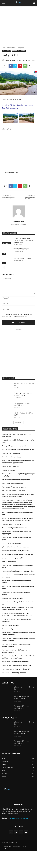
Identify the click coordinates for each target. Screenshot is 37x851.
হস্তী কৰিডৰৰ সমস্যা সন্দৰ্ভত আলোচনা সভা (17, 487)
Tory (3, 562)
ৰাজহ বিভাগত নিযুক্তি (16, 543)
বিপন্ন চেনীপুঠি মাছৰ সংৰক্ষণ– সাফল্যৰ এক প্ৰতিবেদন (22, 571)
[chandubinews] (3, 60)
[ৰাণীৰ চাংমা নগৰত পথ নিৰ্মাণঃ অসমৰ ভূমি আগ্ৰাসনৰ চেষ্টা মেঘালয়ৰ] (7, 395)
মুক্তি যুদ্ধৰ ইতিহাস (30, 198)
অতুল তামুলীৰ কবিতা (18, 558)
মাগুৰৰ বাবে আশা (22, 446)
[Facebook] (11, 66)
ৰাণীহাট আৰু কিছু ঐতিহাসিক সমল (16, 524)
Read (3, 483)
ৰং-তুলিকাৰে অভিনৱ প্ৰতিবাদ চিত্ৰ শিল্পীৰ (22, 665)
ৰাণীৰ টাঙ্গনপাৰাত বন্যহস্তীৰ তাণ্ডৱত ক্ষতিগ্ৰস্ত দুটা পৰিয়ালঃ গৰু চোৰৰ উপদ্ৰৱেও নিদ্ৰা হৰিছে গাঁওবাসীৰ (24, 240)
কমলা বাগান (16, 466)
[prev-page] (3, 267)
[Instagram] (16, 832)
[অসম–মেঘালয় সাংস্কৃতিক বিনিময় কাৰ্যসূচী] (7, 260)
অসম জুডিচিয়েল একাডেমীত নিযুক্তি (15, 483)
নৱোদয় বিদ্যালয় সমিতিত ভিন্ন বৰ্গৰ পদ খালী (17, 528)
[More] (29, 66)
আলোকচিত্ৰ (23, 50)
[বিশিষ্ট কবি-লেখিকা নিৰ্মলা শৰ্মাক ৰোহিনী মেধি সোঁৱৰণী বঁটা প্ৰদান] (7, 415)
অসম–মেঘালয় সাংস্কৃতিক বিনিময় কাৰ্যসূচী (23, 258)
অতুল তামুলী (4, 625)
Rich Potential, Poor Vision (16, 491)
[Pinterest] (20, 66)
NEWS (4, 253)
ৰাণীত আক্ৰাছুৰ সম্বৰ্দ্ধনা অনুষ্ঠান (21, 248)
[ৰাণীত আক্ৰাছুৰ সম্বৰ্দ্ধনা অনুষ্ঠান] (7, 251)
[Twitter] (15, 66)
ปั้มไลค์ (4, 518)
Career (4, 480)
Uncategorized (15, 50)
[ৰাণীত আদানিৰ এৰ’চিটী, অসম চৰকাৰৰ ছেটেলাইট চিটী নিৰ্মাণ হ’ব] (7, 405)
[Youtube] (26, 832)
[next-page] (6, 267)
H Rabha (5, 470)
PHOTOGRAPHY (11, 48)
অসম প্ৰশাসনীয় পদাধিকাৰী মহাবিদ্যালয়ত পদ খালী (19, 480)
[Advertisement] (18, 25)
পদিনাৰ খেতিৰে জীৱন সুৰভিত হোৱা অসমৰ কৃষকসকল (18, 547)
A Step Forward (14, 629)
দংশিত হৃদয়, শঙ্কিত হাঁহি (8, 198)
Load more (18, 422)
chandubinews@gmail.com (19, 818)
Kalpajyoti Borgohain (9, 446)
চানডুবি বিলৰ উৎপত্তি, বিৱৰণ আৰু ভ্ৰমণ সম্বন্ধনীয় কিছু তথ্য (20, 449)
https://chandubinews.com (18, 224)
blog (3, 461)
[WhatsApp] (25, 66)
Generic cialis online (8, 474)
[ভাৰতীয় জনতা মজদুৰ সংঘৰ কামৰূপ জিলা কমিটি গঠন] (7, 385)
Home (4, 48)
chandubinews (10, 60)
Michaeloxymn (6, 550)
